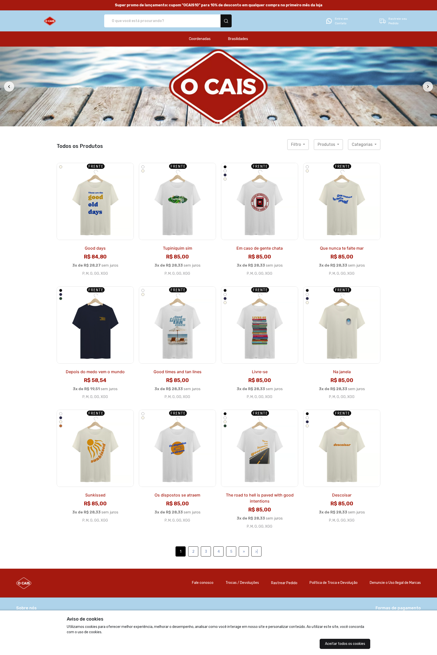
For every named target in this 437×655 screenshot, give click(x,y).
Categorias (363, 144)
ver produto (95, 201)
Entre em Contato (341, 21)
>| (256, 551)
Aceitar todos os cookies (345, 644)
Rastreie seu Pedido (397, 21)
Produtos (327, 144)
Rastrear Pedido (284, 583)
